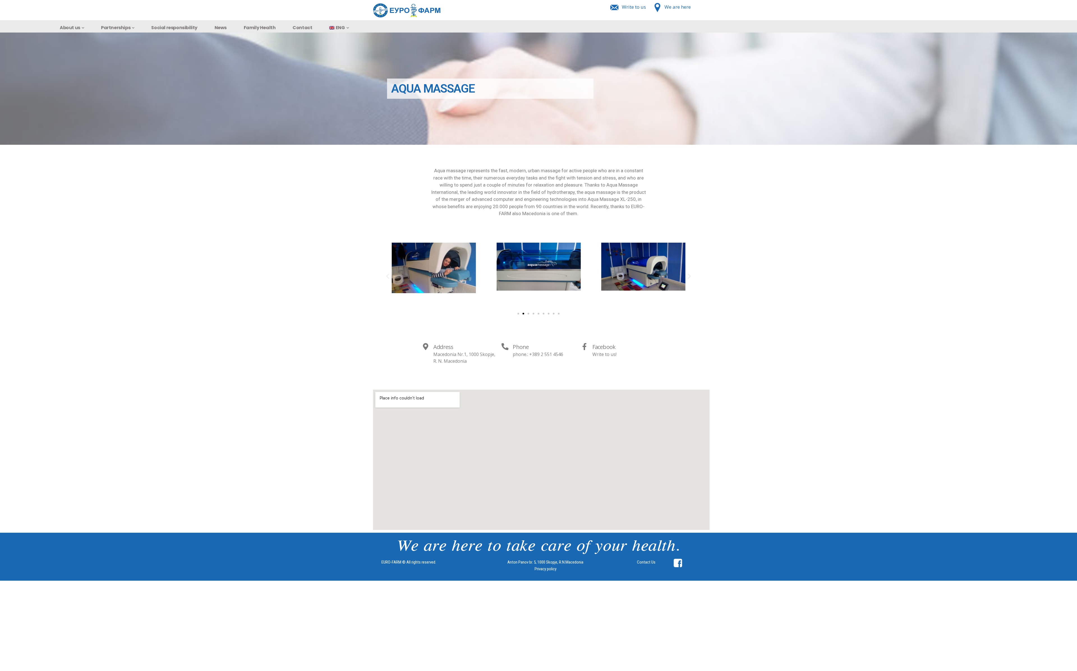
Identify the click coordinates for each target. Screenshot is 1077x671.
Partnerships (115, 27)
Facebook (604, 347)
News (221, 27)
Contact (302, 27)
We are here (677, 7)
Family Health (260, 27)
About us (70, 27)
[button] (518, 313)
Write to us (634, 7)
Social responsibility (174, 27)
